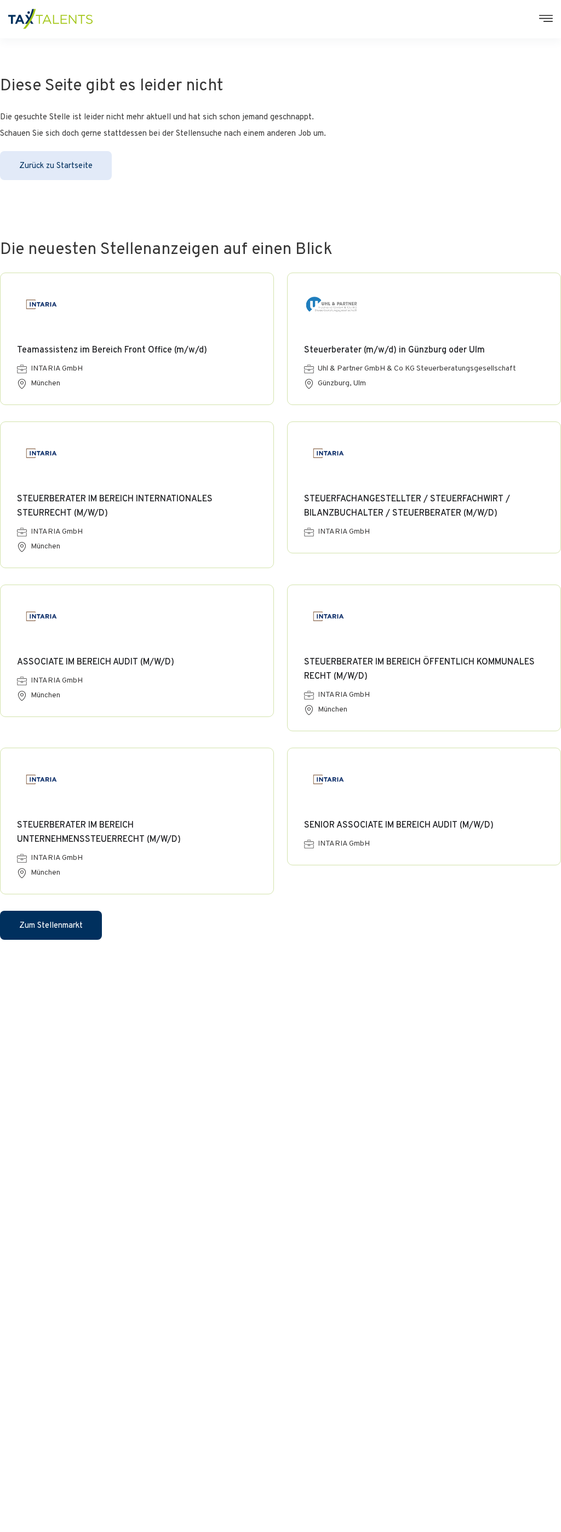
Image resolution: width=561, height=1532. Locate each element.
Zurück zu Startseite (56, 166)
